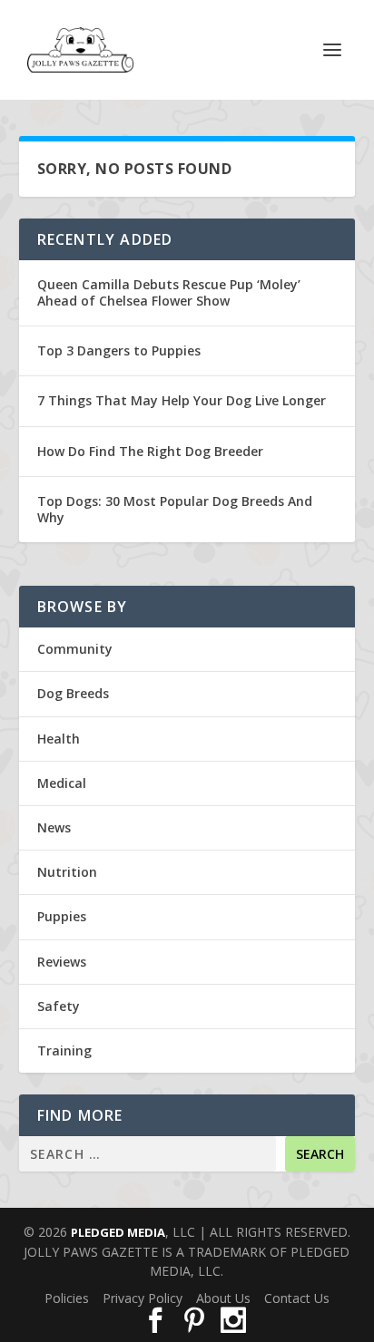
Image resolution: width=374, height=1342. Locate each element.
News (54, 827)
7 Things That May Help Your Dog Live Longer (181, 400)
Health (58, 738)
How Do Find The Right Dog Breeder (150, 451)
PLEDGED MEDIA (118, 1232)
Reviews (61, 961)
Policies (66, 1298)
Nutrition (67, 871)
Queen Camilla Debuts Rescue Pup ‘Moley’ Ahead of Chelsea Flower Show (168, 292)
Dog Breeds (73, 693)
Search (320, 1153)
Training (64, 1050)
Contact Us (297, 1298)
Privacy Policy (142, 1298)
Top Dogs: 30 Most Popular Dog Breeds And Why (174, 509)
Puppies (61, 916)
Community (75, 648)
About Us (223, 1298)
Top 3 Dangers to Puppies (119, 350)
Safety (58, 1006)
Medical (61, 783)
